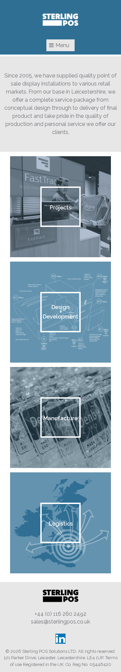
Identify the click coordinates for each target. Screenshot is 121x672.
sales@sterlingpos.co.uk (60, 621)
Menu (62, 45)
